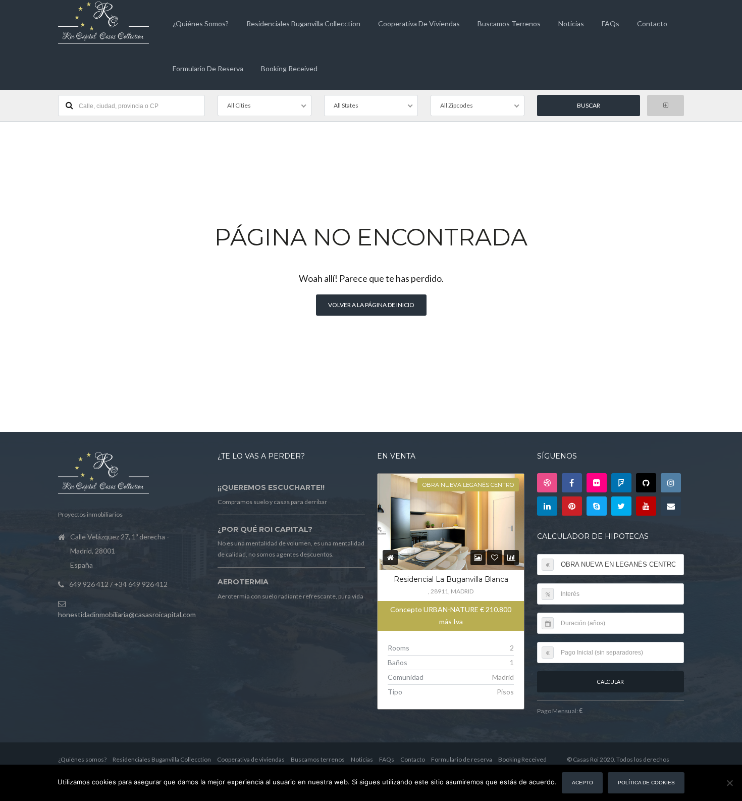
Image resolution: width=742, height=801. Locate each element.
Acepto (582, 782)
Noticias (571, 23)
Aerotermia (243, 581)
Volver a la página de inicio (371, 305)
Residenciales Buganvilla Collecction (303, 23)
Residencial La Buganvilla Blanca (451, 579)
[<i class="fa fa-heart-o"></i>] (494, 557)
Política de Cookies (646, 782)
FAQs (610, 23)
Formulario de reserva (208, 68)
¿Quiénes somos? (201, 23)
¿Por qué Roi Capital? (265, 529)
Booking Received (289, 68)
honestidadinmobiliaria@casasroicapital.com (127, 614)
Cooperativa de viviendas (419, 23)
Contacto (652, 23)
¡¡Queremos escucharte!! (271, 487)
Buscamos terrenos (509, 23)
